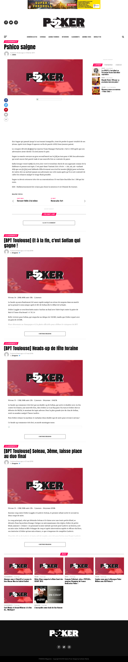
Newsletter (97, 37)
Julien (14, 54)
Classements (76, 37)
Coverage (43, 37)
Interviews (65, 37)
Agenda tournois (53, 37)
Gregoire (15, 253)
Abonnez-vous (86, 37)
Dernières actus (32, 37)
